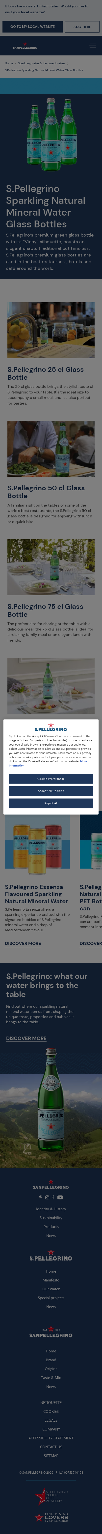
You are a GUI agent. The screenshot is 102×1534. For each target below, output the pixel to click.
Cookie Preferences (51, 779)
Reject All (51, 803)
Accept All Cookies (51, 791)
